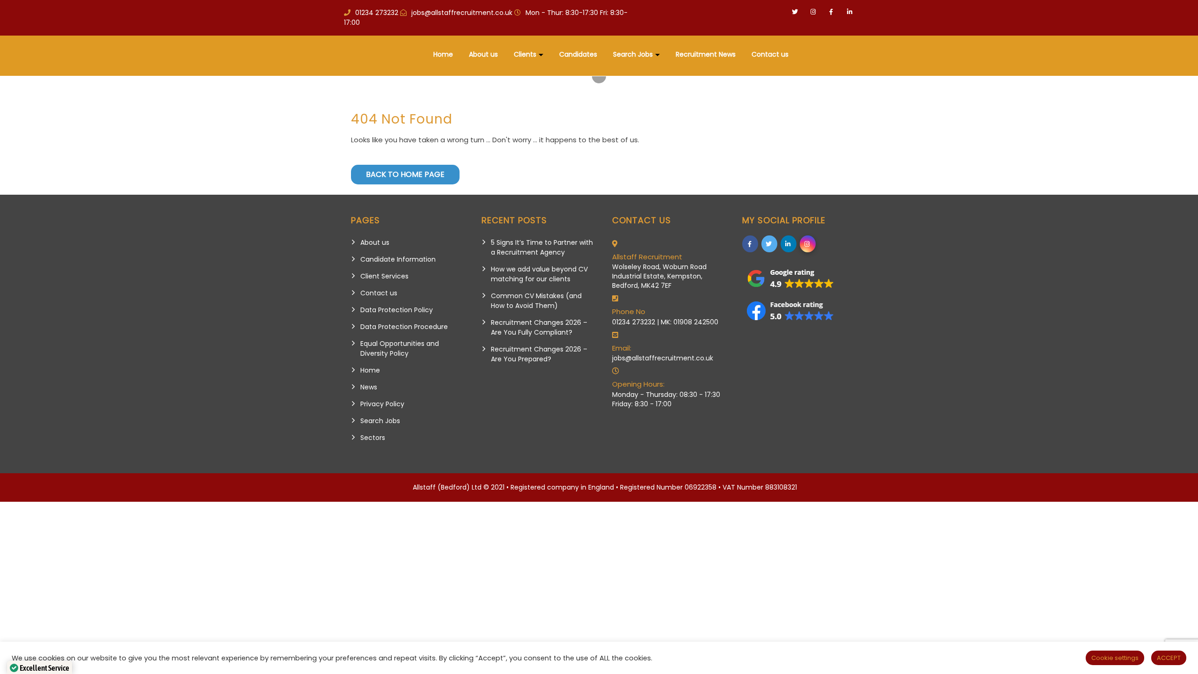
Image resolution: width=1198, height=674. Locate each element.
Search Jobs (633, 54)
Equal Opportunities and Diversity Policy (399, 348)
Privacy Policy (382, 404)
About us (483, 54)
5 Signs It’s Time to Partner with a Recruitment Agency (542, 247)
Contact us (770, 54)
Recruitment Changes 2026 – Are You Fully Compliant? (539, 327)
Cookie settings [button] (1115, 657)
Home (443, 54)
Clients (525, 54)
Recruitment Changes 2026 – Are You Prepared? (539, 354)
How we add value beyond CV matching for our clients (539, 274)
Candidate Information (398, 259)
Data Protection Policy (396, 310)
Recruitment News (706, 54)
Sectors (372, 437)
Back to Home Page (405, 174)
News (368, 387)
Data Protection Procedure (404, 326)
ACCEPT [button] (1169, 657)
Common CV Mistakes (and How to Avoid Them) (536, 300)
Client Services (384, 276)
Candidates (578, 54)
